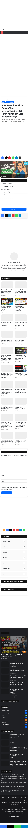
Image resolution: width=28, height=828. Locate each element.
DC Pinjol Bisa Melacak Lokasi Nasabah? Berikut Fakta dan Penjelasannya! (17, 670)
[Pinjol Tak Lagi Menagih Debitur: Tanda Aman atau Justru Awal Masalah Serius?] (21, 334)
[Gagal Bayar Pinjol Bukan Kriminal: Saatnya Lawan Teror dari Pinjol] (7, 401)
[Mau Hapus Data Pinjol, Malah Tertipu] (5, 743)
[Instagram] (17, 272)
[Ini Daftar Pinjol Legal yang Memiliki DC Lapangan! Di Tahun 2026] (7, 301)
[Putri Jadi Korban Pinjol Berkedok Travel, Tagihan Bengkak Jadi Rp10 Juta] (21, 401)
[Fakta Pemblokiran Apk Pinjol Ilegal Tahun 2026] (5, 736)
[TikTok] (19, 272)
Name (3, 475)
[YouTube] (14, 272)
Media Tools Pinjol (14, 262)
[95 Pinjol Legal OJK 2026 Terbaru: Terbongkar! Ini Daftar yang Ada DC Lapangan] (21, 317)
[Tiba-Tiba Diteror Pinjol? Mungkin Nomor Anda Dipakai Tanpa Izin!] (21, 435)
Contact (17, 811)
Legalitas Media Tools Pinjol (12, 809)
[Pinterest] (9, 157)
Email (2, 481)
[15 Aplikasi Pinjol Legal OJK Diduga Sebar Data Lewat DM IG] (7, 317)
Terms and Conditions (14, 816)
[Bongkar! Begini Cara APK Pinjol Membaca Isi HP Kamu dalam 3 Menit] (21, 384)
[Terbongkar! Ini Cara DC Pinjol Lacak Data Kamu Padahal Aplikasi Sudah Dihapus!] (21, 284)
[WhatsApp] (13, 157)
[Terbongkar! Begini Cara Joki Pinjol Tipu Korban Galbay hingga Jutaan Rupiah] (7, 334)
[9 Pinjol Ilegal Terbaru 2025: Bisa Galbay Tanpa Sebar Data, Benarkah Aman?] (21, 368)
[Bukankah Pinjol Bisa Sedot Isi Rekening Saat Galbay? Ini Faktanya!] (5, 664)
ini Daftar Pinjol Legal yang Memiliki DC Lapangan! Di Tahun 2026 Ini (18, 691)
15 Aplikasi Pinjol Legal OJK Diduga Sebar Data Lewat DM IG (6, 324)
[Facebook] (2, 157)
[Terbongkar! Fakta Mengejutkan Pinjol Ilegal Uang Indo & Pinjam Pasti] (21, 301)
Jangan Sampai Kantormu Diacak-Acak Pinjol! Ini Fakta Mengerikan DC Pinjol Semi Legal (6, 425)
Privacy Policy (23, 807)
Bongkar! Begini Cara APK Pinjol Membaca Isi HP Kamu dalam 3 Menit (20, 391)
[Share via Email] (20, 157)
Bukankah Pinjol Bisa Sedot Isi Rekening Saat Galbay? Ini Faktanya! (17, 663)
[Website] (9, 272)
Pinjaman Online (9, 99)
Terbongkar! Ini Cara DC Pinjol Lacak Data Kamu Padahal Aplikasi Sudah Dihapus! (18, 749)
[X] (6, 157)
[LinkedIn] (9, 215)
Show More (13, 209)
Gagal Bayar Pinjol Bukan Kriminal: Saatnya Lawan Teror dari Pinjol (7, 407)
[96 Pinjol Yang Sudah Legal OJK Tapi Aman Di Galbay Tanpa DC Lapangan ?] (21, 350)
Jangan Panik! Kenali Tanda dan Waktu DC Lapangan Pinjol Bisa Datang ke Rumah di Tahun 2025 (6, 358)
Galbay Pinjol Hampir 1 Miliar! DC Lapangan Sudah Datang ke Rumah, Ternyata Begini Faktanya (18, 763)
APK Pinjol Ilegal (6, 713)
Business (4, 722)
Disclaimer (24, 813)
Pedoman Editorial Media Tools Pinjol (10, 813)
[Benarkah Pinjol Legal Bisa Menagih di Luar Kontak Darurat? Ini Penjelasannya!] (7, 284)
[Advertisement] (14, 14)
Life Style (4, 717)
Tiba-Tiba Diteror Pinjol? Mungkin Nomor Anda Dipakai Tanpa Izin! (21, 441)
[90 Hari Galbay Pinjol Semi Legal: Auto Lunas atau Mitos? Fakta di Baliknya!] (7, 368)
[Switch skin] (7, 30)
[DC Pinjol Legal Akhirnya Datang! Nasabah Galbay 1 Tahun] (5, 685)
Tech (3, 715)
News (3, 720)
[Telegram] (16, 157)
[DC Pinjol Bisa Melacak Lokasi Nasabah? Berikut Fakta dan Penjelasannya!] (5, 671)
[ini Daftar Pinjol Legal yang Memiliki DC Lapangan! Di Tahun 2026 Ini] (5, 691)
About (20, 813)
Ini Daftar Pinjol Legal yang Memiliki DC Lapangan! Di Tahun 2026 (18, 756)
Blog (3, 102)
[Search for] (26, 30)
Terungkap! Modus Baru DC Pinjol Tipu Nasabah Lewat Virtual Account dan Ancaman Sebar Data (18, 677)
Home (3, 99)
